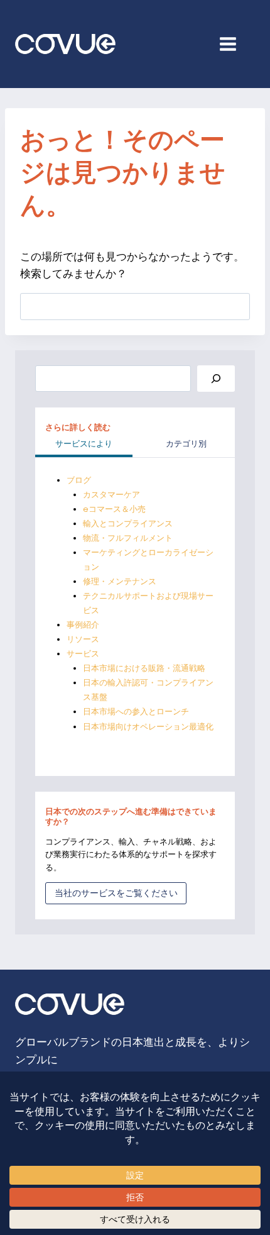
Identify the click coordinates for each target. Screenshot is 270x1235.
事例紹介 (83, 624)
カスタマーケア (111, 494)
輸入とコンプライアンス (128, 523)
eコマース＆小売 (114, 509)
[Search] (216, 378)
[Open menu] (234, 44)
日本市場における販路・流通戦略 (144, 668)
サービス (83, 653)
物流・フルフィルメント (128, 538)
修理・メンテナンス (119, 581)
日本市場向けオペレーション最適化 (148, 726)
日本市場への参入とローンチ (136, 711)
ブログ (79, 480)
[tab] (83, 445)
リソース (83, 639)
